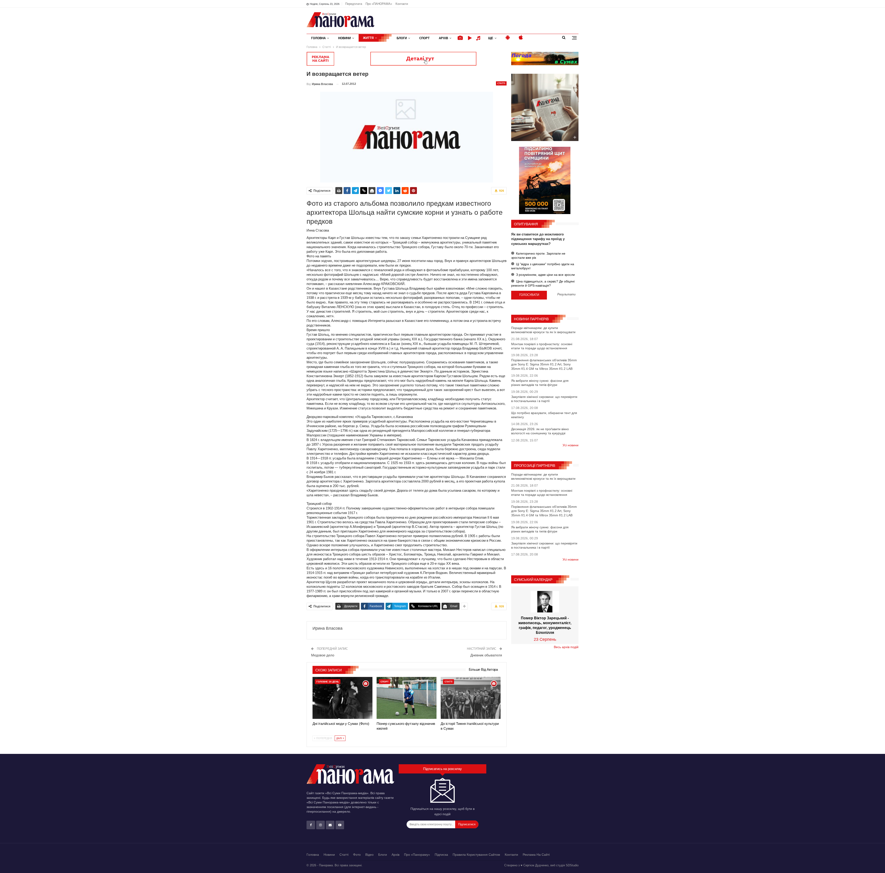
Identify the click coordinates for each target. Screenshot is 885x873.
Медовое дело (322, 655)
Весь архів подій (566, 647)
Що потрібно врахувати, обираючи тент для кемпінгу (544, 415)
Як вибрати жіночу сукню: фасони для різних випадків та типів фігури (540, 383)
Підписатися (466, 824)
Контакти (401, 4)
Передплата (353, 4)
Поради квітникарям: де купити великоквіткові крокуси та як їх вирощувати (543, 330)
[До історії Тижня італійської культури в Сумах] (471, 698)
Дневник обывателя (486, 655)
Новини (344, 38)
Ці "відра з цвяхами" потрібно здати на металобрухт (542, 266)
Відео (369, 854)
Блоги (402, 38)
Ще (490, 38)
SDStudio (572, 865)
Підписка (441, 854)
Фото (357, 854)
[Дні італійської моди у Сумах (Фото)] (342, 698)
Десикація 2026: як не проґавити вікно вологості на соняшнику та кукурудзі (540, 431)
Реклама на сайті (536, 854)
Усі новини (570, 445)
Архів (443, 38)
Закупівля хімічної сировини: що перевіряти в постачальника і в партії (544, 399)
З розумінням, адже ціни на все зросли (545, 274)
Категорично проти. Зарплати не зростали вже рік (538, 255)
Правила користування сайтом (476, 854)
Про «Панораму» (417, 854)
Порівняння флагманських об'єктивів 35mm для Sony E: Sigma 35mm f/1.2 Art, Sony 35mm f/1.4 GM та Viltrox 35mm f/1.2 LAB (544, 364)
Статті (501, 83)
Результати (566, 294)
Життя (368, 38)
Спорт (424, 38)
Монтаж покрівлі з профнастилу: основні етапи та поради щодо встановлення (541, 346)
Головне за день (327, 681)
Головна (318, 38)
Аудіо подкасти (479, 38)
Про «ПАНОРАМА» (379, 4)
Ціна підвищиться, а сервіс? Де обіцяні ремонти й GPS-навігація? (543, 283)
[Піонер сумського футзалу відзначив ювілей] (407, 698)
